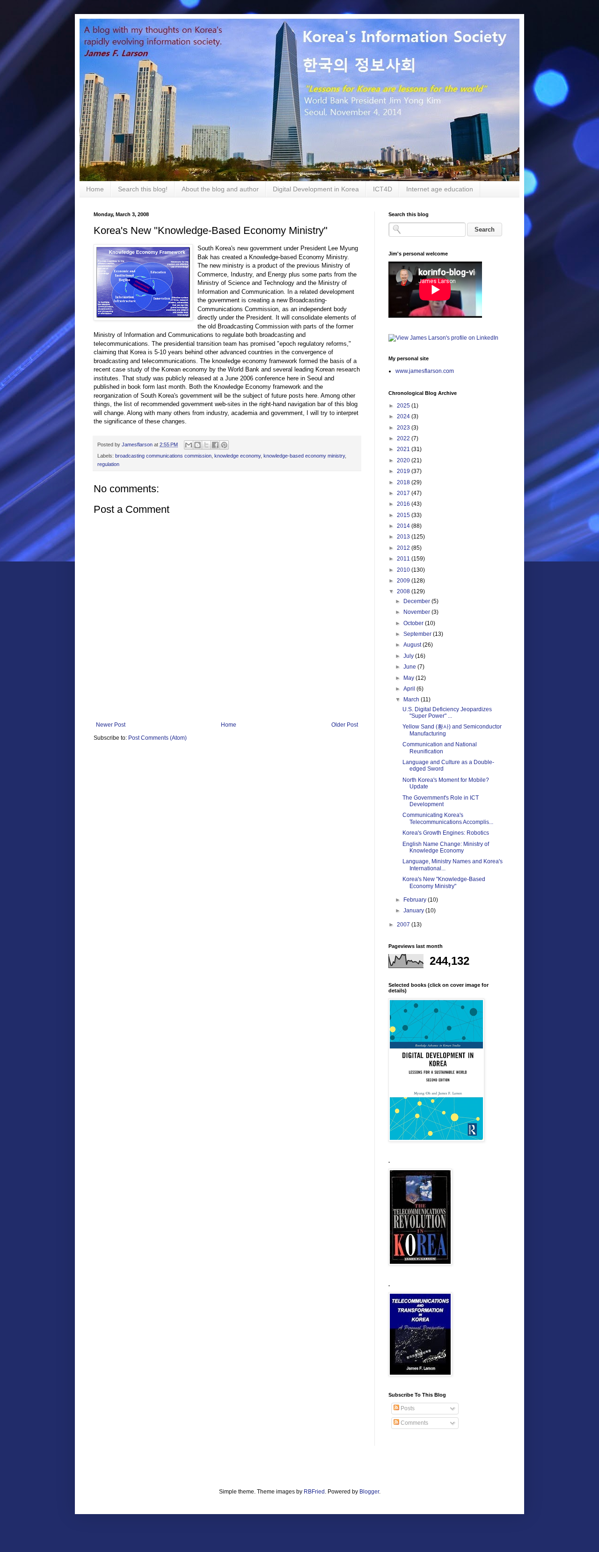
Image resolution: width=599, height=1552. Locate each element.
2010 (404, 570)
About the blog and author (220, 189)
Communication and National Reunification (439, 747)
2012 (404, 548)
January (414, 910)
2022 (404, 438)
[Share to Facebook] (215, 445)
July (409, 656)
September (418, 634)
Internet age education (439, 189)
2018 (404, 482)
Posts (407, 1408)
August (413, 644)
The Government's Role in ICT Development (440, 801)
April (409, 688)
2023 (404, 427)
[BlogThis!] (197, 445)
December (417, 601)
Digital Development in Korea (316, 189)
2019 (404, 471)
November (417, 612)
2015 (404, 515)
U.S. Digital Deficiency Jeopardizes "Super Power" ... (447, 712)
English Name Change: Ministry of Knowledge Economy (445, 847)
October (414, 623)
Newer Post (110, 724)
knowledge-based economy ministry (304, 456)
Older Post (344, 724)
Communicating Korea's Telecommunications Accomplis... (447, 818)
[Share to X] (206, 445)
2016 (404, 504)
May (409, 678)
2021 (404, 449)
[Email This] (188, 445)
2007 (404, 924)
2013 (404, 536)
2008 (404, 591)
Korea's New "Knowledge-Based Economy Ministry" (443, 882)
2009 (404, 580)
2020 (404, 460)
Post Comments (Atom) (157, 738)
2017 (404, 493)
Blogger (369, 1491)
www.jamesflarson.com (424, 371)
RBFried (314, 1491)
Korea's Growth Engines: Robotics (445, 833)
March (412, 699)
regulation (108, 464)
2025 (404, 405)
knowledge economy (237, 456)
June (410, 666)
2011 (404, 558)
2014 (404, 526)
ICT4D (382, 189)
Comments (413, 1423)
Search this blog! (143, 189)
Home (95, 189)
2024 (404, 416)
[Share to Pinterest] (224, 445)
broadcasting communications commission (163, 456)
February (415, 899)
